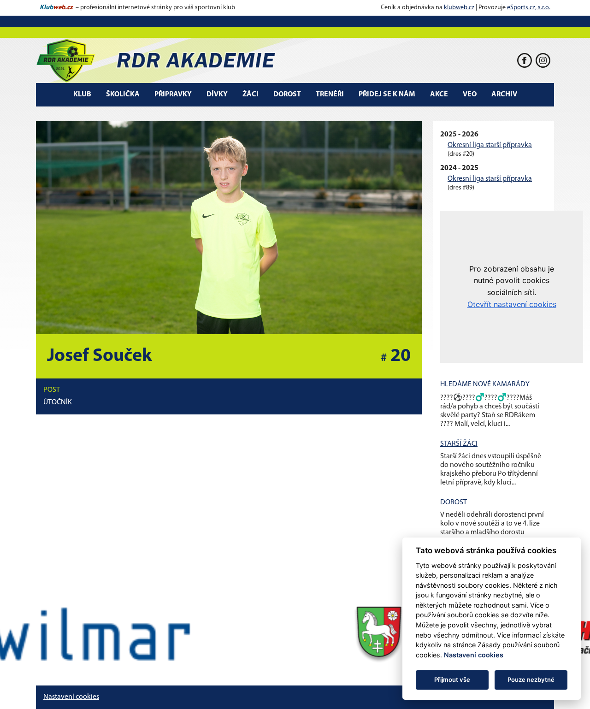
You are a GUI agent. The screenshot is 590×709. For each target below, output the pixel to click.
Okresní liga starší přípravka (490, 145)
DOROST (453, 502)
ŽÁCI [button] (250, 94)
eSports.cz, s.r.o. (528, 7)
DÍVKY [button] (217, 94)
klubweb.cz (459, 7)
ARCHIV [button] (504, 94)
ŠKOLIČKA (123, 94)
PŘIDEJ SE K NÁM (387, 94)
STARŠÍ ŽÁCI (459, 444)
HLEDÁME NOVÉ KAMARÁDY (485, 384)
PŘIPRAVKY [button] (173, 94)
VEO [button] (470, 94)
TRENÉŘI (330, 94)
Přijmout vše (452, 679)
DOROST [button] (287, 94)
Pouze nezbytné (531, 679)
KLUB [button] (82, 94)
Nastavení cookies (71, 697)
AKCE (439, 94)
